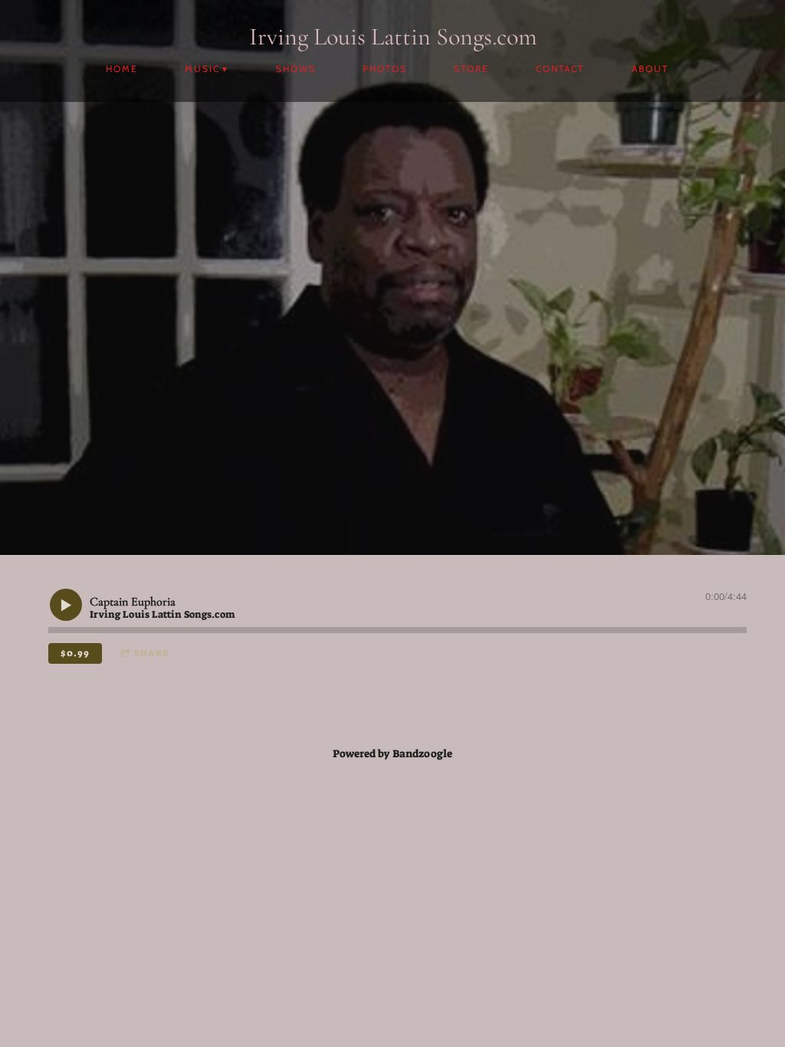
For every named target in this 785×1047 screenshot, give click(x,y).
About (650, 68)
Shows (296, 68)
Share (151, 653)
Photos (385, 68)
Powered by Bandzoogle (392, 754)
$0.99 (75, 653)
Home (122, 68)
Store (471, 68)
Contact (560, 68)
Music (202, 68)
